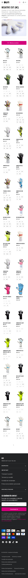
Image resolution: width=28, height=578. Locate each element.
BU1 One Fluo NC (6, 217)
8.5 (4, 67)
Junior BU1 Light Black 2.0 (20, 323)
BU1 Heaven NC (19, 113)
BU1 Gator (5, 87)
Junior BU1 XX (6, 165)
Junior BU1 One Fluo (19, 140)
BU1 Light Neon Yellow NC (6, 244)
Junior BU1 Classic (5, 271)
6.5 (7, 121)
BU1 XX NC (18, 60)
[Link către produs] (7, 56)
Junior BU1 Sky (6, 455)
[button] (2, 2)
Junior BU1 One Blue (19, 191)
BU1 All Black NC (20, 87)
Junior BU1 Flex (19, 350)
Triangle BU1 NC (7, 191)
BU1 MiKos (18, 482)
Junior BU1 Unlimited (18, 271)
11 (23, 69)
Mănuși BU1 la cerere (19, 297)
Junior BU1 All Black (19, 166)
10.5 (7, 69)
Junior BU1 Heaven (20, 243)
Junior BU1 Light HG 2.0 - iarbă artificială (20, 457)
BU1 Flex (5, 60)
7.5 (6, 65)
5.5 (9, 119)
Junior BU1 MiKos (7, 510)
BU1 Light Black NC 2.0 (6, 323)
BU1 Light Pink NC (7, 296)
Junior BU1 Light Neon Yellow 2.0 (7, 351)
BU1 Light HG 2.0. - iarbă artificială (7, 483)
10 (4, 69)
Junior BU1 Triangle (5, 113)
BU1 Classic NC (6, 139)
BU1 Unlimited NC (20, 217)
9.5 (10, 67)
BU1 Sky (4, 376)
